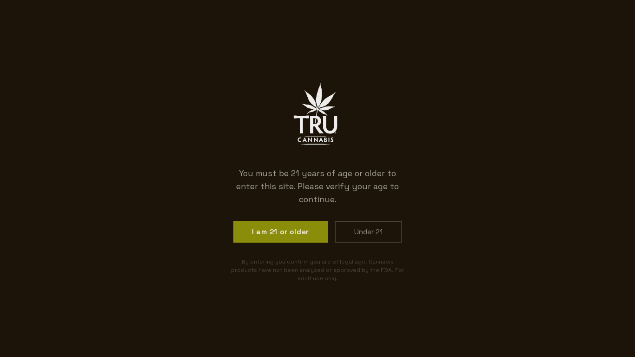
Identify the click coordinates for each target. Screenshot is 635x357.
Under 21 (368, 231)
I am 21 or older (280, 231)
